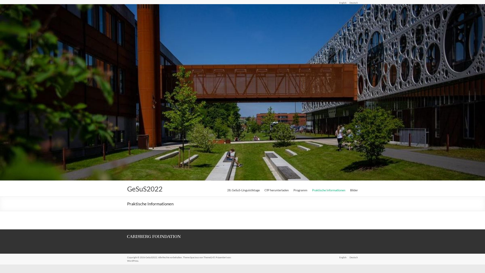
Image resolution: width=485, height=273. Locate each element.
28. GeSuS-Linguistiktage (243, 190)
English (343, 2)
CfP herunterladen (276, 190)
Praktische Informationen (328, 190)
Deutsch (354, 2)
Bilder (354, 190)
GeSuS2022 (145, 189)
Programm (300, 190)
